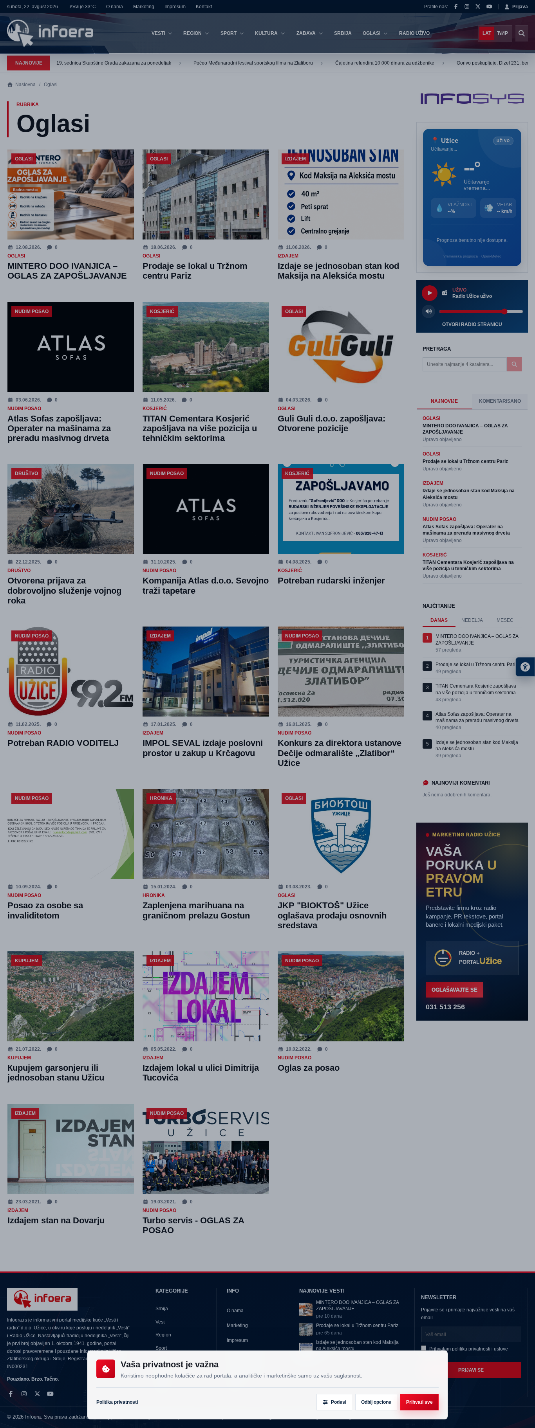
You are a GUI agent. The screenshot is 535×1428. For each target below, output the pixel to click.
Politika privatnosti (117, 1402)
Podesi (338, 1402)
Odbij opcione (376, 1402)
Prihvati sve (419, 1402)
